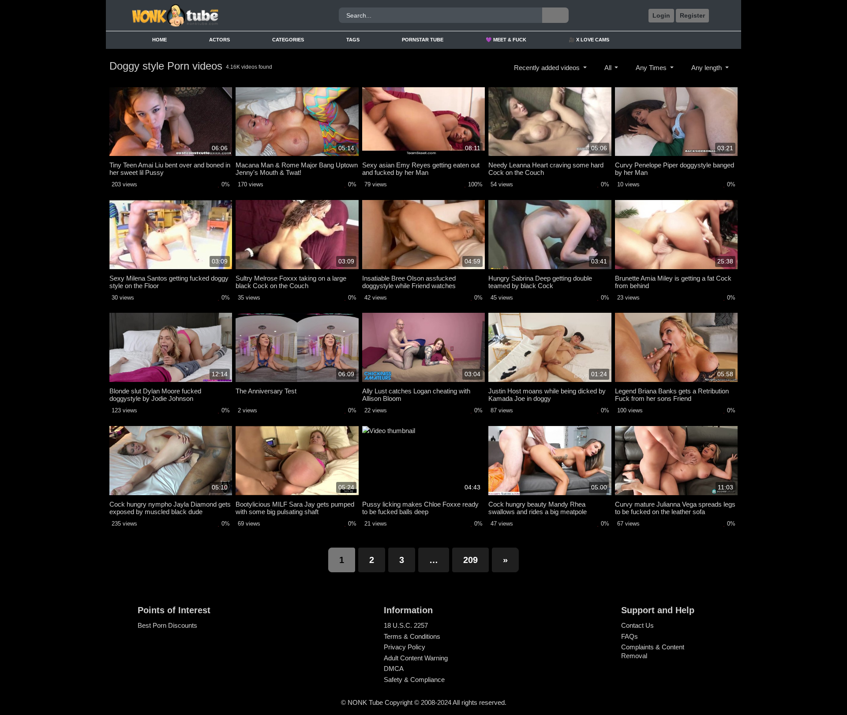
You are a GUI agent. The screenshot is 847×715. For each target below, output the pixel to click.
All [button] (608, 67)
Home (159, 39)
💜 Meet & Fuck (506, 39)
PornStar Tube (422, 39)
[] (555, 15)
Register (692, 15)
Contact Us (637, 625)
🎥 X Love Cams (589, 39)
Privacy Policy (404, 647)
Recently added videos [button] (547, 67)
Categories (288, 39)
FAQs (629, 636)
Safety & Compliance (414, 679)
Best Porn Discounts (167, 625)
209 (470, 560)
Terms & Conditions (412, 636)
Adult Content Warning (416, 658)
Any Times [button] (652, 67)
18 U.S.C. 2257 (406, 625)
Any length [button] (707, 67)
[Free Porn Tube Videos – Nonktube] (204, 15)
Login (661, 15)
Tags (353, 39)
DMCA (394, 668)
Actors (219, 39)
